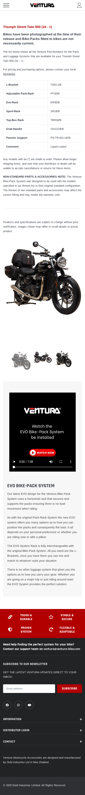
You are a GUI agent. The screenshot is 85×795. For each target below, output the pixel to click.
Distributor (9, 74)
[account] (79, 5)
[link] (7, 705)
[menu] (6, 5)
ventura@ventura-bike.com (62, 649)
